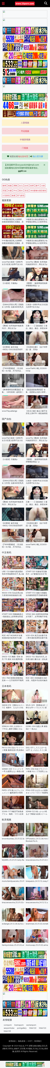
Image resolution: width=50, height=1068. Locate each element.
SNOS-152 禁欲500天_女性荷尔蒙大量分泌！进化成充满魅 (36, 658)
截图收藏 (19, 156)
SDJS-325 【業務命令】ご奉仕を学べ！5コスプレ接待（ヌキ (37, 706)
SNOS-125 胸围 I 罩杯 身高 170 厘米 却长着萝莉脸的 (12, 658)
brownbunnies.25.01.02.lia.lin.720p (13, 839)
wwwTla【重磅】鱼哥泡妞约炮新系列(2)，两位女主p (36, 263)
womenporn (31, 1025)
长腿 (10, 190)
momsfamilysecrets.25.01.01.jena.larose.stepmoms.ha (13, 881)
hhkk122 (32, 1028)
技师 (32, 185)
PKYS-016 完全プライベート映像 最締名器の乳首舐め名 (13, 749)
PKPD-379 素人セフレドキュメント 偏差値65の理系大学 (13, 791)
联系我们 (38, 1041)
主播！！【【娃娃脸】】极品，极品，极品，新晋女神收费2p (36, 327)
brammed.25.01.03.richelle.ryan (37, 924)
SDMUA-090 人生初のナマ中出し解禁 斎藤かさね (12, 727)
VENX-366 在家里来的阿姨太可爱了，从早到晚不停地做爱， (37, 615)
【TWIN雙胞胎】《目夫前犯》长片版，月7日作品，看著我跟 (12, 369)
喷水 (21, 190)
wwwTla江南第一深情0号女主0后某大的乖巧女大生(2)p (12, 263)
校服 (10, 185)
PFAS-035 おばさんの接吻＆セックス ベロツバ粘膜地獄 (37, 791)
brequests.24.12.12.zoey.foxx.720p (37, 881)
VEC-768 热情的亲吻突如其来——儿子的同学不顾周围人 (12, 679)
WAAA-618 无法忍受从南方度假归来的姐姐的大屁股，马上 (12, 594)
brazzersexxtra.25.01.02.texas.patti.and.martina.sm (37, 860)
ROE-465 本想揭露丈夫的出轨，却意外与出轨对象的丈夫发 (36, 679)
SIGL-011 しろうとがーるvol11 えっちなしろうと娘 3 (36, 749)
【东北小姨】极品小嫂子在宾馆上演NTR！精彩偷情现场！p (36, 412)
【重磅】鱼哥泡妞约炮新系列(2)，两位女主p (12, 327)
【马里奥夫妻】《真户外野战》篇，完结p (36, 348)
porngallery (22, 1028)
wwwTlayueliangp (9, 411)
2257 (30, 1041)
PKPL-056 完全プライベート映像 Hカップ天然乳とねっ (37, 770)
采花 (26, 190)
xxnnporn (8, 1025)
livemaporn (19, 1025)
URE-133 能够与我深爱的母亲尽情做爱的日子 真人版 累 (13, 572)
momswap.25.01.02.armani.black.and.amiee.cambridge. (37, 945)
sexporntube (9, 1028)
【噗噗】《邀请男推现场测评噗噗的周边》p (36, 284)
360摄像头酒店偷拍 (38, 190)
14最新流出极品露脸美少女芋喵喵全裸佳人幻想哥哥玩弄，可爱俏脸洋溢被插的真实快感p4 (37, 220)
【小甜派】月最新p (9, 283)
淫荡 (4, 190)
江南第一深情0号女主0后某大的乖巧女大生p (37, 305)
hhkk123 (42, 1028)
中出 (15, 190)
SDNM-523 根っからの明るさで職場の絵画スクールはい (36, 812)
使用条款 (12, 1041)
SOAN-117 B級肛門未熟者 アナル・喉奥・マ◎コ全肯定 (12, 812)
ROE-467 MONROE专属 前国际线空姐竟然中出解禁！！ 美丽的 (12, 636)
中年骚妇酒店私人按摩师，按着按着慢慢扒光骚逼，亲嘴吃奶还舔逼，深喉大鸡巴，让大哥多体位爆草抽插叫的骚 (12, 220)
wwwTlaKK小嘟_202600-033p (36, 369)
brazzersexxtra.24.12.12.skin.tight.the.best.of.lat (37, 902)
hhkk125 (7, 1031)
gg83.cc (22, 171)
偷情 (4, 185)
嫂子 (37, 185)
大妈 (43, 185)
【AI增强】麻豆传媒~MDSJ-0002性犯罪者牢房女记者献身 (12, 348)
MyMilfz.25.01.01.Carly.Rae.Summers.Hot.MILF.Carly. (13, 860)
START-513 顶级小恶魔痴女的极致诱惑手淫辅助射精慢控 (36, 594)
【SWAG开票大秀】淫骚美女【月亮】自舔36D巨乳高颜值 (13, 305)
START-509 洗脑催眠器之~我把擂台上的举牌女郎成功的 (12, 615)
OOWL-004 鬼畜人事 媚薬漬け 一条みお (36, 727)
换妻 (13, 195)
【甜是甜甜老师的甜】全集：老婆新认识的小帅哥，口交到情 (36, 391)
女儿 (21, 185)
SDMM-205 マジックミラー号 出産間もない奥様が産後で (13, 770)
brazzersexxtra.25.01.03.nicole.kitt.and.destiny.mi (13, 902)
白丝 (26, 185)
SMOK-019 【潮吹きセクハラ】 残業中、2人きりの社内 (13, 706)
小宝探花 (6, 195)
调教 (15, 185)
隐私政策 (21, 1041)
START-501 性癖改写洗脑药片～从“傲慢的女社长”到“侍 (36, 572)
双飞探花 (20, 195)
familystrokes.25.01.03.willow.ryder (13, 945)
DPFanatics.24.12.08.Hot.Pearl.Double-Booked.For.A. (37, 840)
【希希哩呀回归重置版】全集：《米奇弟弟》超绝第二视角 (12, 391)
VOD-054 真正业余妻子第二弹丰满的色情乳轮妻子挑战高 (36, 636)
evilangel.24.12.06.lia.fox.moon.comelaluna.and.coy (13, 924)
